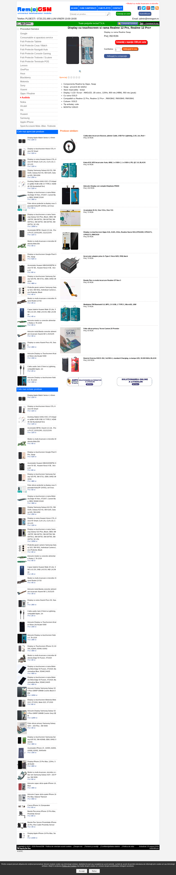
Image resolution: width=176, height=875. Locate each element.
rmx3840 (71, 127)
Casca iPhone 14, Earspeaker (39, 805)
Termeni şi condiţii (91, 846)
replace (101, 125)
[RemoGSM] (34, 14)
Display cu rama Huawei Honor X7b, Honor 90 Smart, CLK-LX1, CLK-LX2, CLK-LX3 (42, 161)
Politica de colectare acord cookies (59, 846)
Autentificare (144, 14)
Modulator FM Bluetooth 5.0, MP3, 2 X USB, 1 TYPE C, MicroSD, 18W (109, 304)
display (63, 127)
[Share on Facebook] (139, 9)
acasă (74, 8)
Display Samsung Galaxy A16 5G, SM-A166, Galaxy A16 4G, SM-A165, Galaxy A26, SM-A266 (42, 172)
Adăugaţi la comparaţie (117, 56)
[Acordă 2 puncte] (71, 77)
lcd (95, 125)
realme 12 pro (133, 125)
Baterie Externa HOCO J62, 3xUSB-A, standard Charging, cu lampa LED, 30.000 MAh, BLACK (119, 358)
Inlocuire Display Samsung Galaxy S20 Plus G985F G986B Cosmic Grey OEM (42, 713)
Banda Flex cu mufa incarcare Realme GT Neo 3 (102, 280)
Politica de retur (128, 846)
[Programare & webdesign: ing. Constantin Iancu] (24, 849)
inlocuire (109, 125)
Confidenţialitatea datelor (110, 846)
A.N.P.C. (20, 851)
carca (89, 119)
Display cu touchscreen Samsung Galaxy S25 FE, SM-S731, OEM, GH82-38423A (42, 278)
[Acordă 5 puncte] (79, 77)
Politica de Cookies (69, 866)
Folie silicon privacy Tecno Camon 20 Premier (101, 329)
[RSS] (157, 9)
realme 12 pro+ (120, 125)
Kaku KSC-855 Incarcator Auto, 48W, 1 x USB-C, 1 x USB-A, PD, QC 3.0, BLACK (114, 162)
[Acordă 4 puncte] (76, 77)
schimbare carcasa (76, 119)
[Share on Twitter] (144, 9)
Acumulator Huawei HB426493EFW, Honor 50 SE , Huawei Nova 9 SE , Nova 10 (42, 267)
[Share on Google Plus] (148, 9)
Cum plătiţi (104, 8)
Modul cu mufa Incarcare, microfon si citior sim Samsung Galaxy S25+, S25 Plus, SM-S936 (42, 774)
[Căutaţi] (108, 15)
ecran (77, 125)
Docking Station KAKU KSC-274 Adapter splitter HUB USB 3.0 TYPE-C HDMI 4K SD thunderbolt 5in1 (42, 183)
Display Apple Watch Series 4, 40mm (41, 138)
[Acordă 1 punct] (69, 77)
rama (142, 125)
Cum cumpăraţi (88, 8)
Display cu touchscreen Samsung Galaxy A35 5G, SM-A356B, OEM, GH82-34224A (42, 739)
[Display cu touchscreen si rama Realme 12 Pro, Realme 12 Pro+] (80, 69)
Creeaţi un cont (123, 14)
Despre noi (78, 846)
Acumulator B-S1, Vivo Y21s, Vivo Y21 (98, 210)
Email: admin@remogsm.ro (145, 19)
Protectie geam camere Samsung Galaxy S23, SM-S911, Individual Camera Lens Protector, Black (42, 289)
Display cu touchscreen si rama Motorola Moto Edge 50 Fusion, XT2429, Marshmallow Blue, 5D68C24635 (42, 668)
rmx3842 (69, 125)
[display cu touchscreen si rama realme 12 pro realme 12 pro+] (80, 71)
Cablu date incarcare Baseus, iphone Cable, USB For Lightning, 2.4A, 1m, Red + (114, 136)
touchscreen (150, 125)
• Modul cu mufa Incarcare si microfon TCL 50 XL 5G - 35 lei (145, 3)
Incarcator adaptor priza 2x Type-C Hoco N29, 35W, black (105, 256)
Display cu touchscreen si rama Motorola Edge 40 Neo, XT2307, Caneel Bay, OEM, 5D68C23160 (42, 194)
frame (83, 125)
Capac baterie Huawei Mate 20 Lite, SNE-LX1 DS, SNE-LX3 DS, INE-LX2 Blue (42, 311)
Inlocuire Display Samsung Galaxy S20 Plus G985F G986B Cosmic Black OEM (42, 690)
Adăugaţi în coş (130, 49)
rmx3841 (79, 127)
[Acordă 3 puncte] (74, 77)
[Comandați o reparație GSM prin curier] (131, 44)
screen (89, 125)
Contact (117, 8)
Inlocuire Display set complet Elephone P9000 (101, 186)
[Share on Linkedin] (152, 9)
